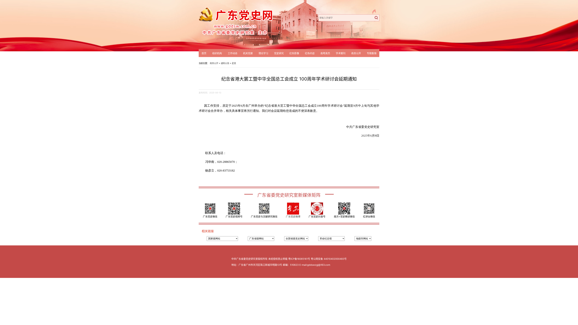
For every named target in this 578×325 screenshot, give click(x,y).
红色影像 (294, 53)
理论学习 (263, 53)
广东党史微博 (293, 216)
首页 (204, 53)
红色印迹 (310, 53)
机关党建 (248, 53)
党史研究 (279, 53)
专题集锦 (371, 53)
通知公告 (225, 63)
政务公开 (356, 53)
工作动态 (232, 53)
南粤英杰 (325, 53)
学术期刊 (340, 53)
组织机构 (217, 53)
